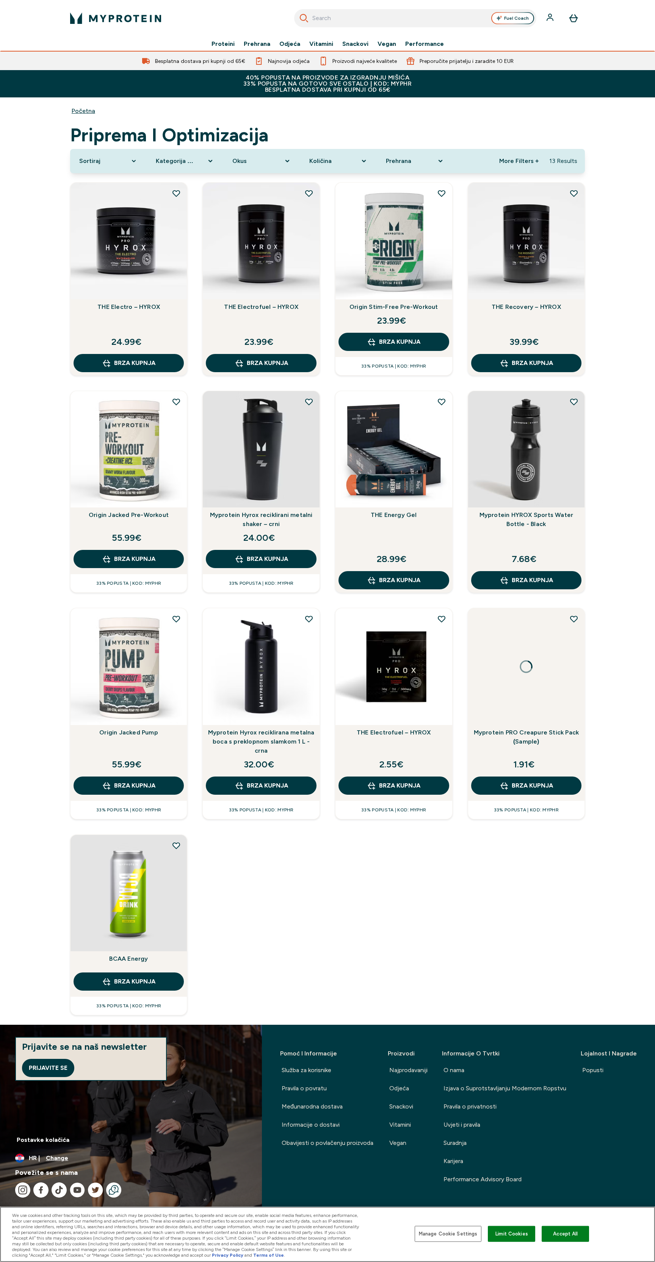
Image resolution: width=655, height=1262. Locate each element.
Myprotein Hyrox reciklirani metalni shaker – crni (261, 519)
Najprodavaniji (408, 1070)
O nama (453, 1070)
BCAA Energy (128, 958)
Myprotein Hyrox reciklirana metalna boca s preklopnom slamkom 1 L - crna (261, 741)
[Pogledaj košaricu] (573, 18)
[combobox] (415, 18)
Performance (424, 44)
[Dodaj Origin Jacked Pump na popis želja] (176, 618)
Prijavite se (48, 1068)
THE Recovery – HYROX (526, 307)
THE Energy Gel (394, 515)
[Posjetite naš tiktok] (59, 1190)
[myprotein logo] (115, 18)
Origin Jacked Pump (128, 732)
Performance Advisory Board (482, 1179)
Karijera (453, 1161)
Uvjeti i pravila (461, 1124)
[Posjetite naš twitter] (95, 1190)
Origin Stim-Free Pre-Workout (393, 307)
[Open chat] (113, 1190)
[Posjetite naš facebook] (41, 1190)
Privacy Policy (227, 1255)
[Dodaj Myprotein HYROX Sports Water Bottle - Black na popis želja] (573, 401)
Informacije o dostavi (311, 1124)
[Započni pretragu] (304, 18)
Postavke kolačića (43, 1140)
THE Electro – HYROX (128, 307)
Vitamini (321, 44)
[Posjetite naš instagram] (22, 1190)
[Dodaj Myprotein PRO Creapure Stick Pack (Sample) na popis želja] (573, 618)
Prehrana (257, 44)
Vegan (387, 44)
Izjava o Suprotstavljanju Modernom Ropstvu (504, 1088)
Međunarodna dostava (312, 1106)
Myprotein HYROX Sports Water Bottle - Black (526, 519)
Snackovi (355, 44)
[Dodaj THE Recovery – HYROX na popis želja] (573, 193)
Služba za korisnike (306, 1070)
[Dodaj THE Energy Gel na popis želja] (441, 401)
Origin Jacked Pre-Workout (129, 515)
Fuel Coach (516, 18)
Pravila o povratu (304, 1088)
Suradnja (455, 1143)
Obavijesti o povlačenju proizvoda (327, 1143)
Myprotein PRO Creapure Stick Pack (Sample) (526, 737)
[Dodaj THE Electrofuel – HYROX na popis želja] (309, 193)
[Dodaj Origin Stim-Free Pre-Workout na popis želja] (441, 193)
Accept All (565, 1234)
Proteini (223, 44)
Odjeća (289, 44)
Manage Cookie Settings (448, 1234)
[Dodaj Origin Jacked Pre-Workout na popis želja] (176, 401)
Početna (83, 111)
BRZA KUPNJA (134, 363)
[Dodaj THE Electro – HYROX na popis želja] (176, 193)
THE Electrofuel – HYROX (261, 307)
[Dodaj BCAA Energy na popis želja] (176, 845)
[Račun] (550, 18)
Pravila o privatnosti (470, 1106)
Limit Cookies (511, 1234)
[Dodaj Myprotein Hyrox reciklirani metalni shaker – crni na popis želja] (309, 401)
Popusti (592, 1070)
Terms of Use (268, 1255)
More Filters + (519, 161)
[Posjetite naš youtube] (77, 1190)
